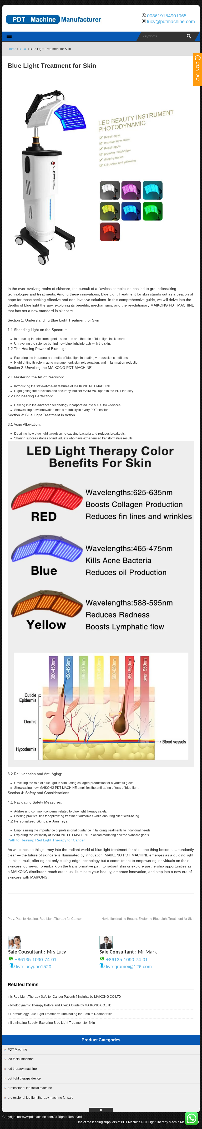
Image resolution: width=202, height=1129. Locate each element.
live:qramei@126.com (129, 966)
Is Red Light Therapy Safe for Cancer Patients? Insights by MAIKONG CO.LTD (65, 996)
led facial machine (21, 1059)
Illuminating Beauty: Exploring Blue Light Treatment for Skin (148, 919)
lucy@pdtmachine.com (171, 21)
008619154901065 (166, 15)
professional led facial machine (30, 1088)
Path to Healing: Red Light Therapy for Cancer (46, 840)
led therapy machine (22, 1069)
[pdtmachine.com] (57, 28)
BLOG (23, 49)
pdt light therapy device (24, 1078)
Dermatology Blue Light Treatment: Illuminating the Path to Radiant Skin (61, 1014)
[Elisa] (14, 948)
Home (12, 49)
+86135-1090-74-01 (36, 959)
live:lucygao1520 (33, 966)
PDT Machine (17, 1049)
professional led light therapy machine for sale (40, 1098)
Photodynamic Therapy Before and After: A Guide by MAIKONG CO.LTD (61, 1005)
